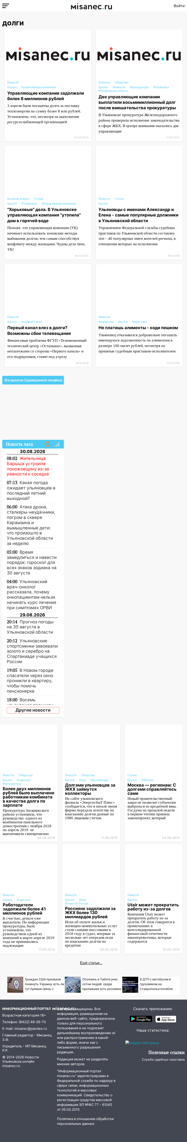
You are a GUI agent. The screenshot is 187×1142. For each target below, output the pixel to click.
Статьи (38, 198)
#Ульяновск (161, 87)
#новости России (76, 903)
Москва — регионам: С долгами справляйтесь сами (152, 789)
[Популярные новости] (56, 444)
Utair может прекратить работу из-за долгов (153, 906)
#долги (12, 87)
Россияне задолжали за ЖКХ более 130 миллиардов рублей (90, 912)
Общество (121, 82)
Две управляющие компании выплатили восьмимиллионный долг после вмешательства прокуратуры (137, 102)
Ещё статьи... (91, 963)
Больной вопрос (18, 198)
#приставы (139, 321)
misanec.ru (11, 1066)
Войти (179, 5)
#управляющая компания (38, 87)
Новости (13, 82)
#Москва (147, 780)
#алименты (106, 321)
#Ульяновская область (113, 91)
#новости (119, 87)
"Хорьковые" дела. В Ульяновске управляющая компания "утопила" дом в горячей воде (44, 215)
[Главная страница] (91, 5)
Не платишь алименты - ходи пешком (138, 327)
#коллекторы (99, 780)
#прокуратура (139, 87)
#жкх (82, 780)
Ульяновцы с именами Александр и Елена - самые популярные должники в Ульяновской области (138, 215)
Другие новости (33, 710)
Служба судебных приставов (163, 1059)
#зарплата (23, 780)
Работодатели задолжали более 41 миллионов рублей (24, 908)
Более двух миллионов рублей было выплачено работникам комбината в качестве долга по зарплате (28, 797)
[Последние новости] (47, 444)
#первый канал (31, 321)
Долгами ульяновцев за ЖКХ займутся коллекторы (90, 789)
